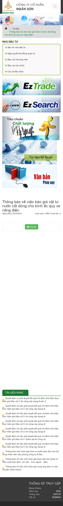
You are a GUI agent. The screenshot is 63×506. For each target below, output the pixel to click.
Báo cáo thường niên (18, 59)
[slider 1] (31, 19)
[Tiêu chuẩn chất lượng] (31, 128)
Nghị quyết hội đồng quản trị (21, 53)
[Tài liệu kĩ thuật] (31, 152)
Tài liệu (16, 28)
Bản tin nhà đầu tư (17, 47)
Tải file (32, 227)
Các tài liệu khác (16, 71)
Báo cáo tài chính (16, 65)
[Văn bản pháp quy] (31, 176)
